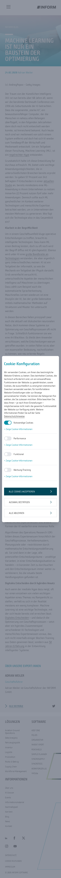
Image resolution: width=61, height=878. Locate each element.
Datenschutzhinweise (14, 416)
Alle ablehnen (16, 513)
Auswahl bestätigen (19, 502)
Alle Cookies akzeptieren (22, 491)
